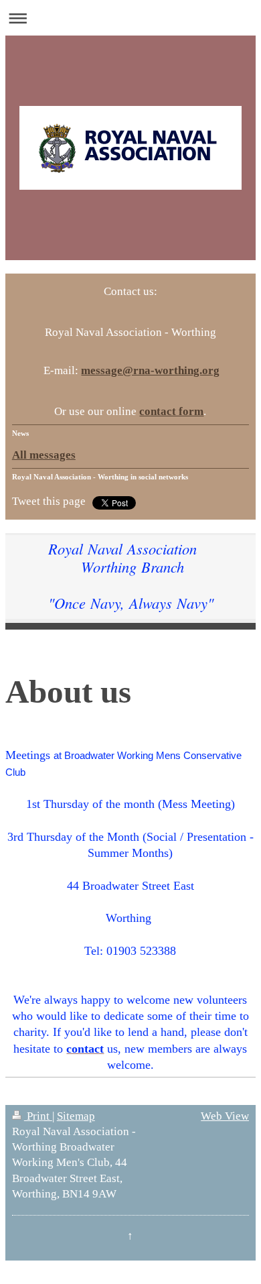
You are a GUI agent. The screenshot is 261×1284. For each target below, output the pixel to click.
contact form (171, 411)
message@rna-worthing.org (150, 370)
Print (38, 1116)
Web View (225, 1116)
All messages (44, 455)
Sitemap (76, 1116)
